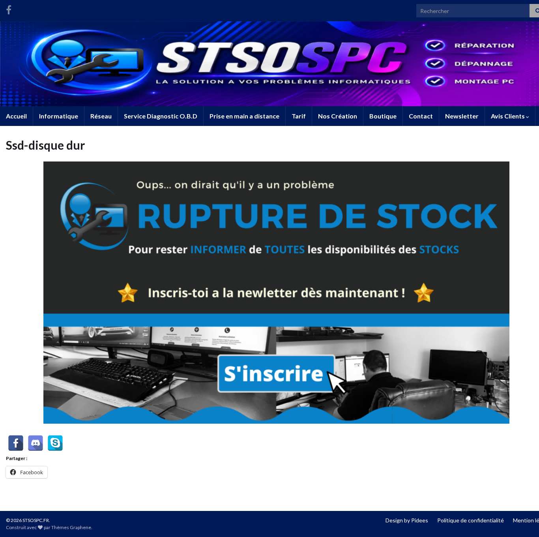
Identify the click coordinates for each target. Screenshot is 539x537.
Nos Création (337, 116)
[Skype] (55, 443)
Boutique (383, 116)
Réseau (101, 116)
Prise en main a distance (244, 116)
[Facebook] (8, 8)
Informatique (58, 116)
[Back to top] (521, 519)
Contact (421, 116)
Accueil (16, 116)
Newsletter (462, 116)
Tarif (299, 116)
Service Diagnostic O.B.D (160, 116)
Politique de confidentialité (470, 520)
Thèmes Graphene (71, 527)
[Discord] (35, 443)
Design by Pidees (407, 520)
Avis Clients (508, 116)
